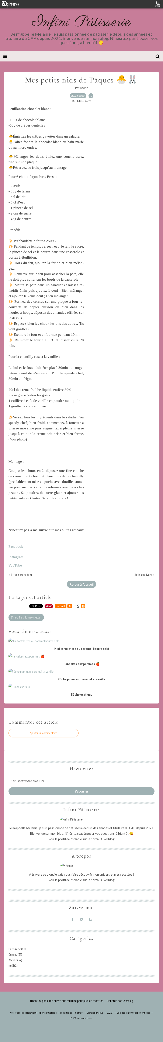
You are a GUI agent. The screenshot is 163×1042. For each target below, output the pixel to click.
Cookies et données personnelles (133, 1012)
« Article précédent (20, 575)
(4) (15, 960)
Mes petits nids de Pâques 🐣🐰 (81, 80)
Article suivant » (145, 575)
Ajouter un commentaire (43, 733)
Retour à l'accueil (81, 584)
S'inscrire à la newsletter (26, 617)
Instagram (16, 557)
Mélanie (76, 839)
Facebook (15, 547)
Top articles (66, 1012)
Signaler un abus (95, 1012)
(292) (17, 949)
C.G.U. (110, 1012)
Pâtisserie (81, 87)
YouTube (15, 565)
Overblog (127, 1001)
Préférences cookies (80, 1018)
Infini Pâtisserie (81, 22)
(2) (12, 965)
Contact (79, 1012)
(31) (15, 954)
